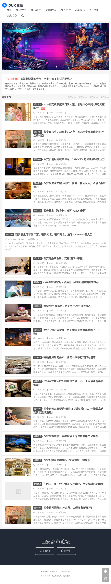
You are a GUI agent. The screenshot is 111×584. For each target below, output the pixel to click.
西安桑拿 (53, 572)
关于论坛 (94, 10)
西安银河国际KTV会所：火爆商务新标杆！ (69, 507)
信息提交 (12, 15)
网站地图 (66, 576)
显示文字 (72, 97)
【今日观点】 (12, 78)
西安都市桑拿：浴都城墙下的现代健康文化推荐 (71, 436)
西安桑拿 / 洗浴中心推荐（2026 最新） (66, 210)
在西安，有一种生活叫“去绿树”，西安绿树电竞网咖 (73, 484)
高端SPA (80, 10)
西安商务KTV (65, 572)
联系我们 (66, 550)
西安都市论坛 (12, 5)
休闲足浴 (51, 10)
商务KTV (65, 10)
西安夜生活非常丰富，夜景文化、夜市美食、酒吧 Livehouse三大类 (53, 234)
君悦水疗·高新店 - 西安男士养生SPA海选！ (68, 306)
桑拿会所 (21, 10)
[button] (54, 66)
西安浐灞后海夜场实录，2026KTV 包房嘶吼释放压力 (74, 159)
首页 (9, 10)
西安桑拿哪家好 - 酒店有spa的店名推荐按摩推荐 (71, 282)
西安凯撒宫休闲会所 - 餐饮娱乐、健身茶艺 (68, 460)
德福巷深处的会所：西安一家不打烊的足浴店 (46, 78)
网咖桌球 (37, 484)
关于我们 (44, 550)
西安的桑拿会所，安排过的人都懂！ (64, 258)
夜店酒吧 (36, 10)
